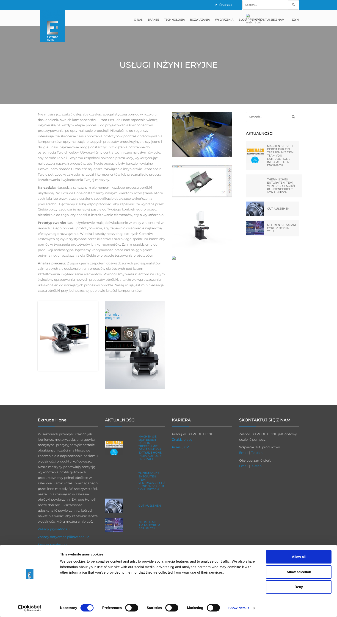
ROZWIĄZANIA (200, 19)
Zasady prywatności (54, 529)
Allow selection (299, 572)
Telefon (256, 453)
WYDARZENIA (224, 19)
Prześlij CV (180, 447)
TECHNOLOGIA (174, 19)
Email (243, 453)
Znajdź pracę (182, 440)
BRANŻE (153, 19)
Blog (242, 19)
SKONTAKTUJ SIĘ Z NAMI (268, 19)
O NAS (138, 19)
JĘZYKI (295, 19)
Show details (238, 608)
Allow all (299, 557)
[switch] (131, 607)
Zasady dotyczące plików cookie (63, 537)
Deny (299, 587)
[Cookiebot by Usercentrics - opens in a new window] (30, 608)
